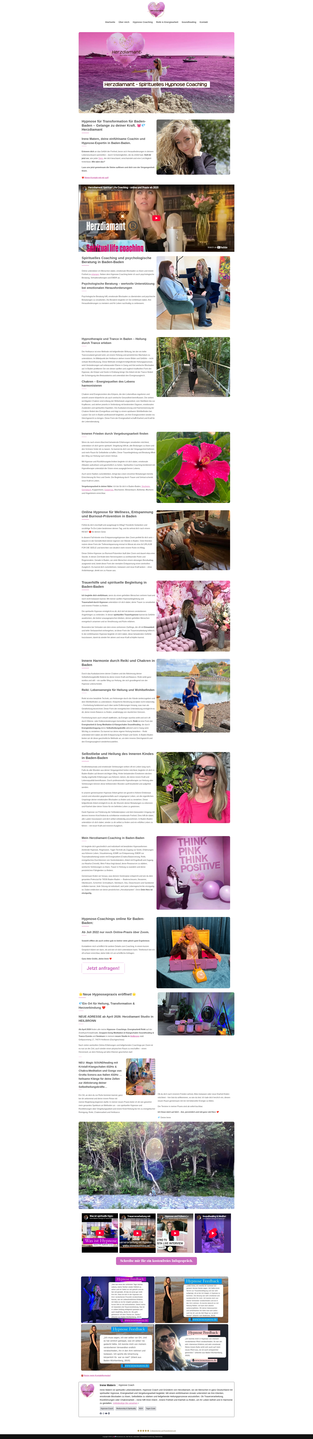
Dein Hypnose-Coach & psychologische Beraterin (155, 1271)
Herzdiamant (116, 1271)
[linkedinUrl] (109, 1413)
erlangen (95, 274)
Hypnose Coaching (143, 22)
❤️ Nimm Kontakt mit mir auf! (95, 178)
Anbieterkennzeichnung (147, 1436)
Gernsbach (86, 490)
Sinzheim (146, 486)
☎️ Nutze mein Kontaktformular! (96, 1375)
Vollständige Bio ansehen (125, 1403)
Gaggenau (108, 490)
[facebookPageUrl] (101, 1413)
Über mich (124, 22)
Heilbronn (134, 1036)
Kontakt (204, 22)
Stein (100, 158)
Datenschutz (158, 1436)
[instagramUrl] (103, 1413)
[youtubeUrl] (106, 1413)
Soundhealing (189, 22)
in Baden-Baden (195, 1271)
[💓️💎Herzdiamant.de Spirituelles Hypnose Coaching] (156, 10)
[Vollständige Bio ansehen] (139, 1403)
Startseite (110, 22)
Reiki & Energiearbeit (167, 22)
